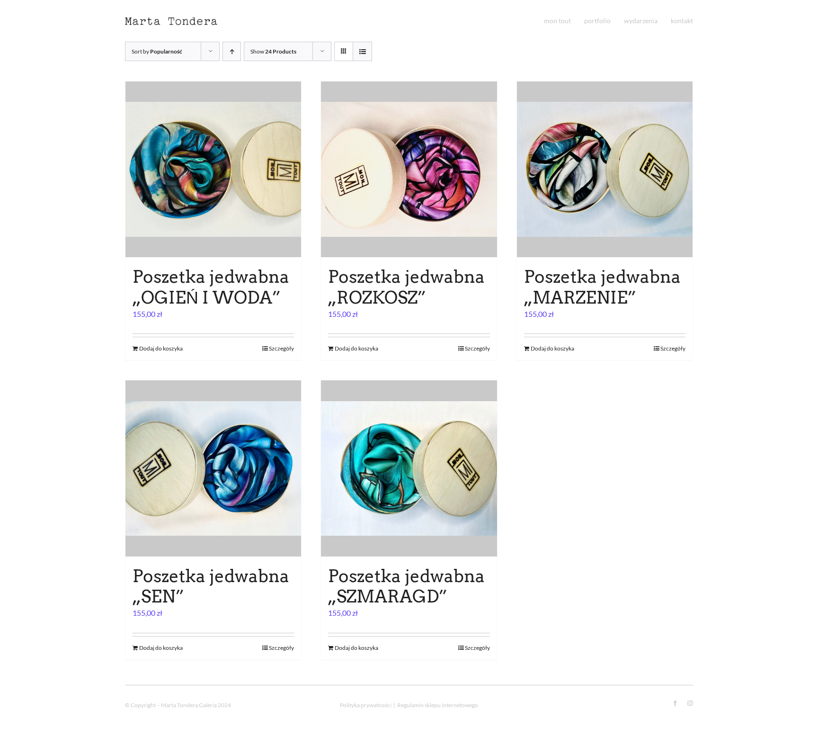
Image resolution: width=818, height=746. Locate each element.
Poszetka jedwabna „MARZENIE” (602, 286)
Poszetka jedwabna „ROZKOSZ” (406, 286)
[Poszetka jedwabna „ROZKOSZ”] (409, 169)
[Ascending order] (231, 51)
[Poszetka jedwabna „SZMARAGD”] (409, 468)
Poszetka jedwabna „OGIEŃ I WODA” (211, 286)
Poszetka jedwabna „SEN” (211, 586)
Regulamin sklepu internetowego (437, 705)
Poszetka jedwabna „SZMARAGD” (406, 586)
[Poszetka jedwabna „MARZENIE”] (605, 169)
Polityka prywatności (365, 705)
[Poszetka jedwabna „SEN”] (213, 468)
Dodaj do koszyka (161, 348)
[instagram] (690, 703)
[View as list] (362, 51)
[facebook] (675, 703)
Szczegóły (281, 348)
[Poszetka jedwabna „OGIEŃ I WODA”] (213, 169)
